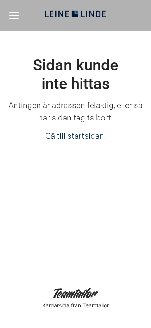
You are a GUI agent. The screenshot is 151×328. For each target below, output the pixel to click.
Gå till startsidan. (75, 136)
